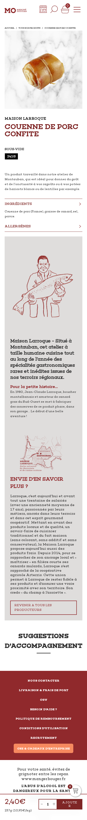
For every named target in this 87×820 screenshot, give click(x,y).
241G (11, 156)
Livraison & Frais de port (43, 690)
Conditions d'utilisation (43, 728)
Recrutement (43, 737)
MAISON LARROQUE (25, 118)
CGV (43, 699)
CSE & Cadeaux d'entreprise (43, 748)
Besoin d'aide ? (43, 709)
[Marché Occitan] (16, 9)
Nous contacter (43, 680)
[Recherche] (54, 9)
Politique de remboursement (43, 718)
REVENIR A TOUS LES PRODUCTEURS (33, 607)
